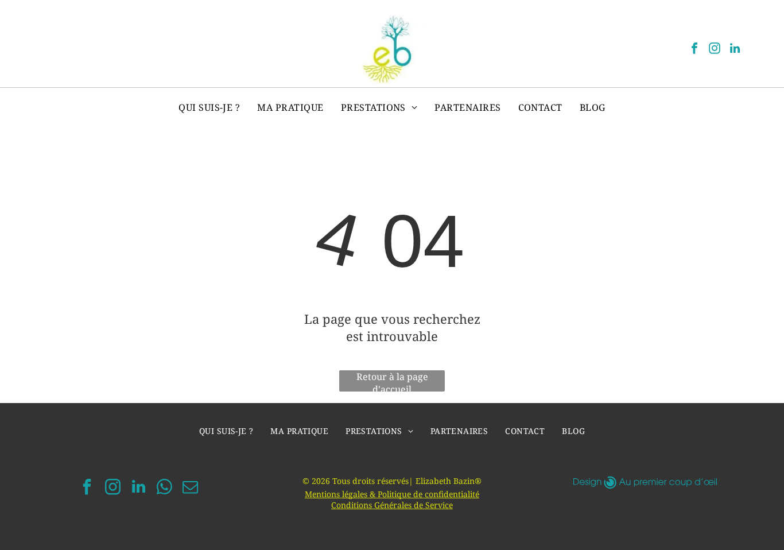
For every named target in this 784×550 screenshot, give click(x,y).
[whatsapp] (164, 488)
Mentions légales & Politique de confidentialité (392, 494)
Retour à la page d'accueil (392, 381)
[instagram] (714, 50)
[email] (190, 488)
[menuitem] (209, 107)
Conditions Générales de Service (392, 504)
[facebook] (694, 50)
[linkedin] (734, 50)
